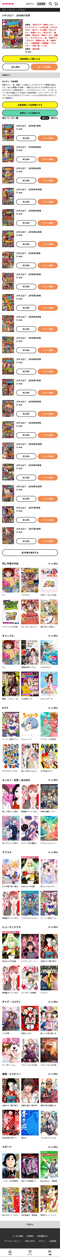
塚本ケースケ (47, 35)
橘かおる (35, 35)
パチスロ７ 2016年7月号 (28, 380)
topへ (30, 1224)
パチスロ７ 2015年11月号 (28, 211)
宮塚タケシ (53, 38)
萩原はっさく (36, 33)
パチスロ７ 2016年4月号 (28, 317)
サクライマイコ (31, 27)
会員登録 (41, 4)
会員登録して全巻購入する (30, 105)
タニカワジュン (37, 38)
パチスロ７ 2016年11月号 (28, 465)
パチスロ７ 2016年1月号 (28, 253)
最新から (54, 118)
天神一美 (35, 46)
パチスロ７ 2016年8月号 (28, 401)
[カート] (56, 4)
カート (30, 1254)
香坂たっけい (48, 25)
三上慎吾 (43, 30)
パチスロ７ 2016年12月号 (29, 486)
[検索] (50, 4)
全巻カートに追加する (30, 113)
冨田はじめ (40, 40)
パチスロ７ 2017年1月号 (28, 508)
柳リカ (35, 30)
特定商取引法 (42, 1236)
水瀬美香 (45, 43)
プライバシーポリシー (12, 1241)
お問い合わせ (30, 1241)
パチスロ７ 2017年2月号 (28, 529)
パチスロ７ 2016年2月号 (28, 274)
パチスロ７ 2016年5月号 (28, 338)
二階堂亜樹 (35, 43)
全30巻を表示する (30, 552)
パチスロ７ (22, 10)
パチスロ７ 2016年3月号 (28, 295)
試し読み (16, 67)
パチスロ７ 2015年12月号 (29, 232)
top (4, 10)
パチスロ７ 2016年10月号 (29, 444)
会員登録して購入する (30, 59)
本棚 (49, 1254)
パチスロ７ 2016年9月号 (28, 423)
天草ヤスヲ (36, 25)
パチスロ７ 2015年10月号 (29, 189)
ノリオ (44, 46)
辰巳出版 (35, 49)
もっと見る (53, 564)
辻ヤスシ (30, 40)
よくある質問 (18, 1236)
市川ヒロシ (47, 33)
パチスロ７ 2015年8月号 (28, 147)
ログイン (30, 4)
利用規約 (30, 1236)
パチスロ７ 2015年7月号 (28, 126)
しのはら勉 (43, 27)
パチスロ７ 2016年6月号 (28, 359)
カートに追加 (44, 67)
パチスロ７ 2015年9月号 (28, 168)
